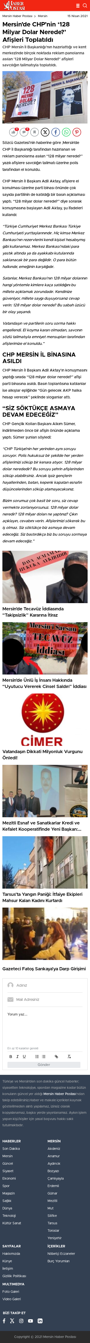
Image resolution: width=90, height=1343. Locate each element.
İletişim (7, 1268)
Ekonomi (9, 1178)
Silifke (52, 1216)
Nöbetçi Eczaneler (61, 1254)
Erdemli (53, 1186)
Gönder (44, 1065)
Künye (7, 1261)
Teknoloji (9, 1216)
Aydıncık (54, 1163)
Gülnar (52, 1193)
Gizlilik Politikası (14, 1276)
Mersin (42, 16)
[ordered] (37, 1056)
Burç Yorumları (59, 1261)
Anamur (54, 1156)
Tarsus (52, 1223)
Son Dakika (11, 1149)
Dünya (7, 1208)
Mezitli (52, 1201)
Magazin (8, 1193)
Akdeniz (54, 1149)
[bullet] (43, 1056)
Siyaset (7, 1171)
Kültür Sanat (11, 1223)
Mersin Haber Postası (17, 16)
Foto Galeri (10, 1291)
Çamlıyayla (56, 1178)
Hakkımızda (11, 1254)
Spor (6, 1186)
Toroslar (53, 1230)
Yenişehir (55, 1238)
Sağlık (7, 1201)
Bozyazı (53, 1171)
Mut (51, 1208)
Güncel (7, 1163)
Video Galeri (11, 1299)
